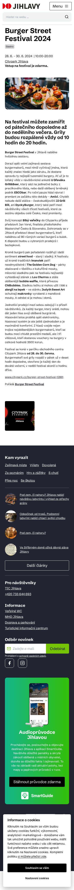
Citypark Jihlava (16, 61)
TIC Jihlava (13, 588)
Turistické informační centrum (26, 628)
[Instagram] (22, 663)
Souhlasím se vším (37, 867)
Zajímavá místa (16, 465)
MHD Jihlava (14, 617)
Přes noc (11, 480)
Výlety (34, 465)
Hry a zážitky (36, 473)
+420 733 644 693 (18, 594)
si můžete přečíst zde (32, 856)
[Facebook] (9, 663)
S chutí (53, 473)
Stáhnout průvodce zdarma (37, 781)
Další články (37, 565)
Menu (58, 6)
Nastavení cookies (37, 878)
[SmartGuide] (37, 795)
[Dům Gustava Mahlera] (21, 6)
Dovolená (49, 465)
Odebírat (57, 648)
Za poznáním (14, 473)
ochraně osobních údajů (32, 655)
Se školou (28, 480)
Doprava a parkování (20, 622)
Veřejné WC (13, 611)
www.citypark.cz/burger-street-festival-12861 (34, 377)
